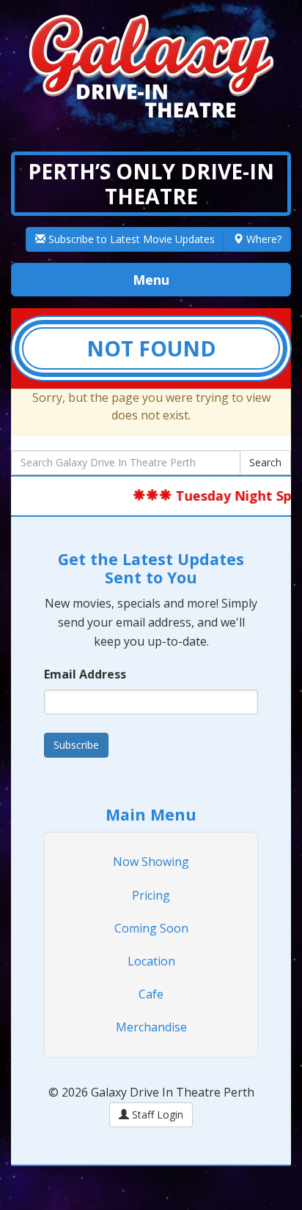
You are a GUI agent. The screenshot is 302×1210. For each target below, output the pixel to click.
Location (151, 961)
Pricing (151, 895)
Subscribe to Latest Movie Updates (130, 239)
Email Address (85, 674)
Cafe (151, 994)
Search (265, 462)
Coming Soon (151, 928)
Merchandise (151, 1027)
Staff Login (156, 1114)
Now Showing (151, 862)
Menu (193, 279)
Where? (262, 239)
